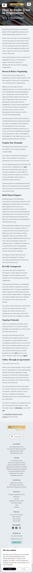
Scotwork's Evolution (16, 514)
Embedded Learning (16, 475)
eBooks (16, 498)
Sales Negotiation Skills (16, 447)
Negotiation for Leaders (16, 473)
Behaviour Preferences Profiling (16, 487)
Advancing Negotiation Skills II (16, 465)
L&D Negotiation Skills (16, 451)
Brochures (16, 496)
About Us (16, 512)
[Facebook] (16, 528)
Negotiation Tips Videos (16, 501)
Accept (9, 568)
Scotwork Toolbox (16, 503)
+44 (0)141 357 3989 (16, 536)
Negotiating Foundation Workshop (16, 467)
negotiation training (11, 414)
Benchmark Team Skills (16, 485)
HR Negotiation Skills (16, 453)
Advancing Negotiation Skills (16, 462)
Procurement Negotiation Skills (16, 449)
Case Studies (16, 521)
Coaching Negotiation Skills (16, 471)
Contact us (15, 542)
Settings (23, 568)
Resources (16, 491)
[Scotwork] (16, 428)
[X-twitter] (20, 528)
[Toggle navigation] (29, 4)
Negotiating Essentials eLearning (16, 469)
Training (16, 458)
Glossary (16, 507)
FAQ (16, 505)
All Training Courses (16, 460)
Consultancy (16, 480)
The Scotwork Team (17, 18)
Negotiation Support (16, 483)
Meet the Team (16, 516)
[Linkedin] (13, 528)
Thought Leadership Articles (16, 494)
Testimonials (16, 519)
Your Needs (16, 444)
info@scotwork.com (17, 539)
